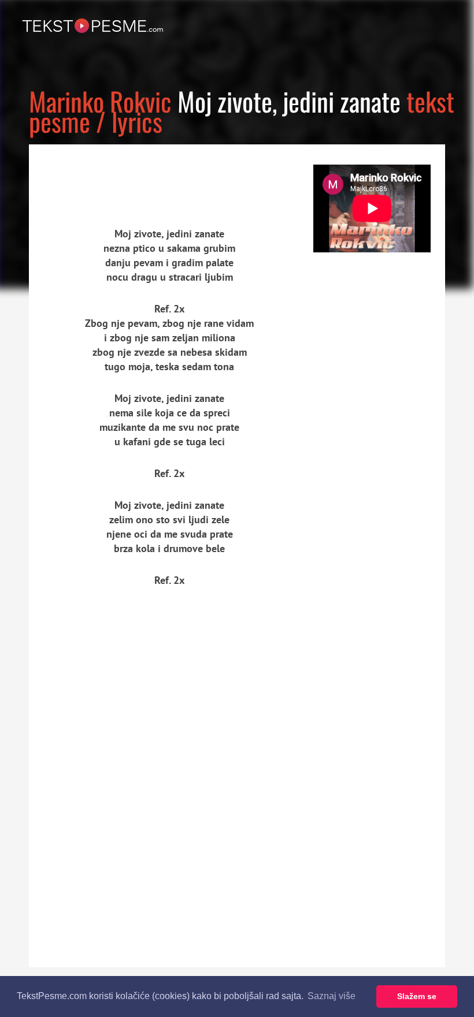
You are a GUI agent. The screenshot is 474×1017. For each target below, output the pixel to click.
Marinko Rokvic (100, 100)
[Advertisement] (135, 176)
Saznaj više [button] (332, 996)
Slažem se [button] (416, 996)
